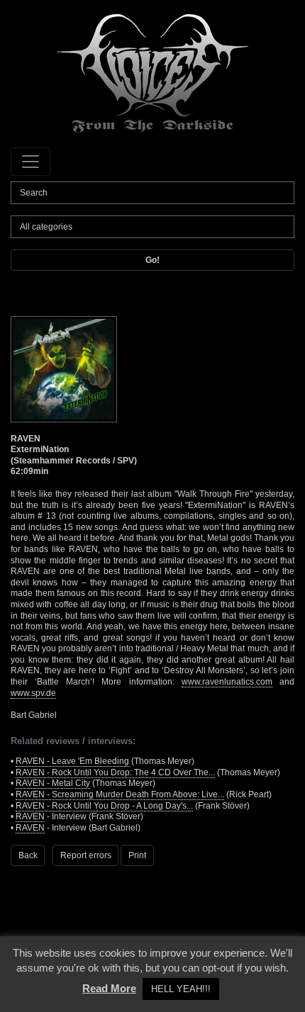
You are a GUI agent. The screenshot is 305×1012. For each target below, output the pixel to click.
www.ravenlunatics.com (227, 682)
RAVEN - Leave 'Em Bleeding (72, 761)
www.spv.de (33, 693)
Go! (152, 260)
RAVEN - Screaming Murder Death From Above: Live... (120, 794)
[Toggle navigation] (30, 161)
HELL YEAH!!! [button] (181, 989)
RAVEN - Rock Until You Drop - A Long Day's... (104, 806)
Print (137, 855)
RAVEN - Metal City (53, 783)
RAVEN (30, 816)
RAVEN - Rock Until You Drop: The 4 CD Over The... (115, 772)
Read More (109, 988)
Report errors (85, 855)
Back (28, 855)
